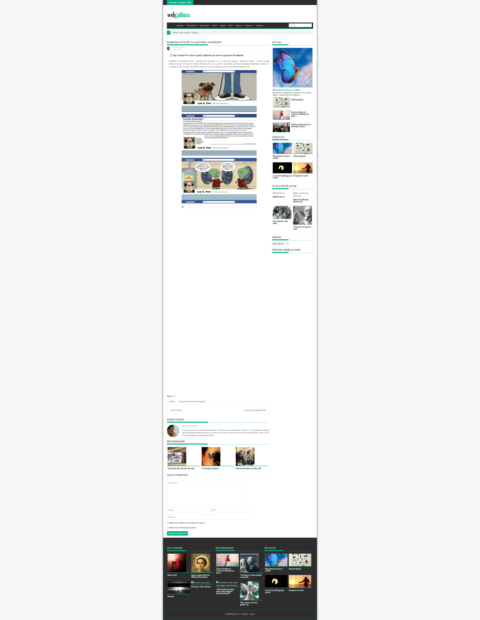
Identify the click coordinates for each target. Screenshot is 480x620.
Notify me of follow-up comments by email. (187, 523)
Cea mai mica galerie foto (255, 410)
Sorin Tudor (178, 49)
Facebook (201, 401)
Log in (252, 614)
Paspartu (248, 25)
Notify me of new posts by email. (182, 527)
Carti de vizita (176, 410)
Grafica (194, 32)
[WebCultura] (171, 24)
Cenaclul (259, 25)
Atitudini (180, 25)
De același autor (192, 426)
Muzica (238, 25)
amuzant (182, 401)
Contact (245, 614)
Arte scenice (191, 25)
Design (222, 25)
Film (230, 25)
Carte (214, 25)
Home (175, 32)
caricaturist (191, 401)
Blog (183, 426)
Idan (218, 61)
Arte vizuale (204, 25)
